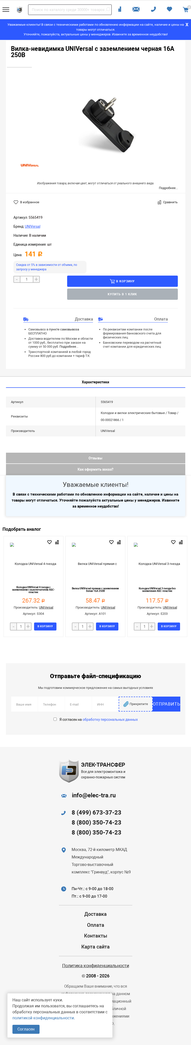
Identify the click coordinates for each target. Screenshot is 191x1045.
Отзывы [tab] (95, 458)
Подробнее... (168, 188)
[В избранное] (50, 542)
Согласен (26, 1029)
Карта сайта (95, 947)
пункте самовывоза (64, 329)
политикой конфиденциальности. (43, 1018)
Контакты (95, 936)
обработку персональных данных (110, 720)
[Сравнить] (57, 542)
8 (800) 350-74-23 (96, 822)
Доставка (95, 914)
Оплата (95, 925)
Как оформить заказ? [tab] (95, 469)
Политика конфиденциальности (95, 965)
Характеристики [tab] (95, 382)
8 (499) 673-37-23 (96, 812)
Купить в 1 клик (122, 294)
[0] (186, 9)
